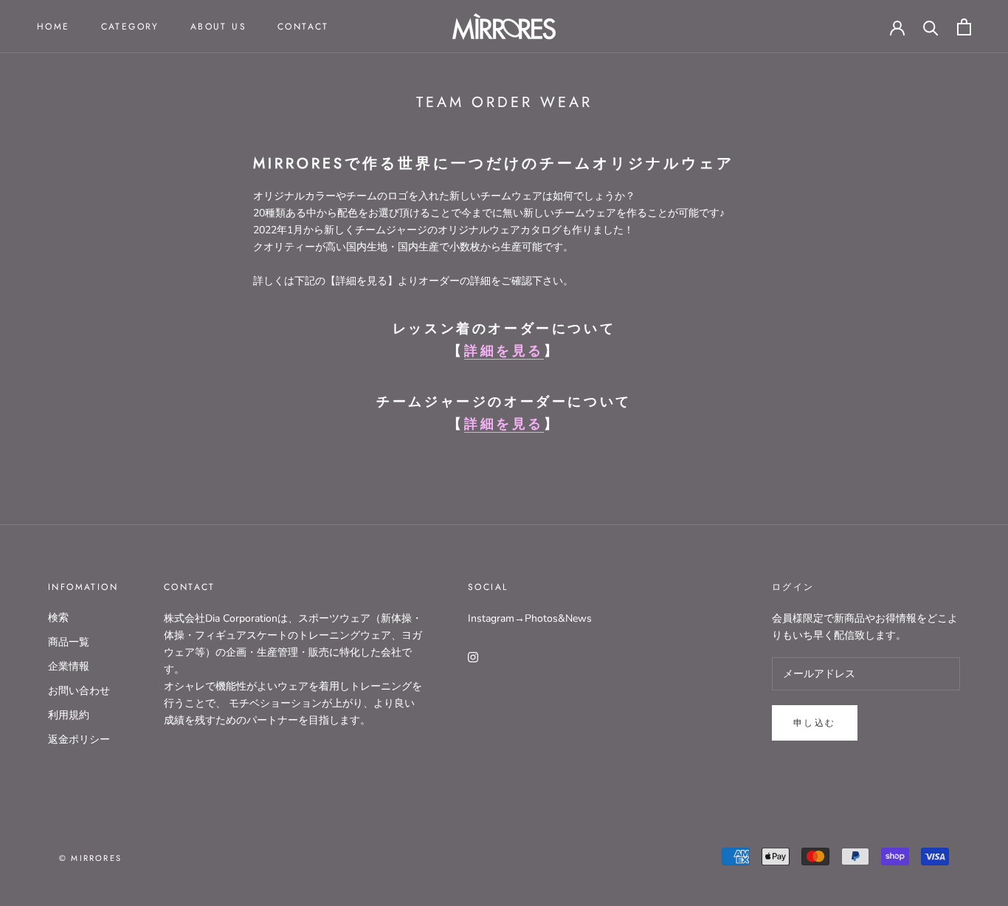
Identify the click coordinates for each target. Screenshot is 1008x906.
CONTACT (303, 26)
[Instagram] (473, 656)
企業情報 (68, 666)
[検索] (931, 27)
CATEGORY (130, 26)
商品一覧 (68, 642)
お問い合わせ (79, 691)
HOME (53, 26)
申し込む (814, 723)
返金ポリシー (79, 739)
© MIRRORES (90, 858)
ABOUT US (218, 26)
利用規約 (68, 715)
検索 (58, 618)
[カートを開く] (964, 26)
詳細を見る (504, 350)
